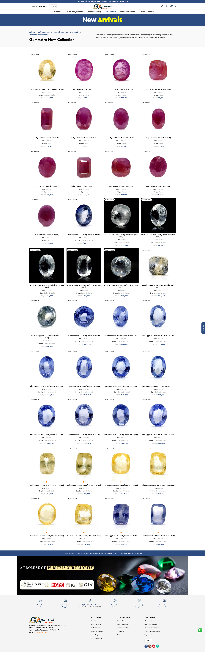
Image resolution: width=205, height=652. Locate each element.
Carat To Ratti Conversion (152, 631)
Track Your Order (96, 638)
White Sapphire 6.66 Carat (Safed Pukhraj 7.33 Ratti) (121, 236)
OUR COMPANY (96, 617)
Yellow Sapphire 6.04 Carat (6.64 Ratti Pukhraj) (84, 536)
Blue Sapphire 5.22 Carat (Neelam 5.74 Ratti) (84, 336)
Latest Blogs (94, 635)
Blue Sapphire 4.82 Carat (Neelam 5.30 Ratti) (84, 435)
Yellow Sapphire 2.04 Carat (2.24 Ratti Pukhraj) (47, 89)
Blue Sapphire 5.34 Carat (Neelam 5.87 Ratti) (158, 386)
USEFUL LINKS (149, 617)
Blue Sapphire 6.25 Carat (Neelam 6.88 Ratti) (46, 386)
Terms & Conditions (123, 628)
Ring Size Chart (149, 635)
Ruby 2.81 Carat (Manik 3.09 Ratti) (121, 89)
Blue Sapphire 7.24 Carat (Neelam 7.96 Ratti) (84, 386)
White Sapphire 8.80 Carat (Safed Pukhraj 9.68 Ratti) (121, 286)
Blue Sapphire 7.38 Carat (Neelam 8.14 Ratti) (84, 235)
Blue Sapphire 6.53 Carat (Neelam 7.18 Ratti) (158, 336)
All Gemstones (121, 635)
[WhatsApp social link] (157, 646)
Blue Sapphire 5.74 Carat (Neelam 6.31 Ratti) (121, 386)
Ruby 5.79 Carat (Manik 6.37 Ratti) (46, 138)
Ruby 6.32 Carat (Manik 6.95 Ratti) (158, 138)
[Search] (162, 6)
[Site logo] (102, 6)
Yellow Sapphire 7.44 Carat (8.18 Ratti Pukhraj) (121, 485)
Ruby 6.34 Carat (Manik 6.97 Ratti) (121, 138)
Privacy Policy (121, 621)
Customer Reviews (96, 631)
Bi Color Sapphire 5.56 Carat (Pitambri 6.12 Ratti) (46, 337)
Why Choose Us (96, 624)
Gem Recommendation (151, 628)
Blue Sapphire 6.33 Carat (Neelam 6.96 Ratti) (121, 435)
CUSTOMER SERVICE (124, 617)
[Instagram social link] (150, 646)
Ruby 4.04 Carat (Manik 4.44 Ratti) (158, 89)
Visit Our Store (95, 628)
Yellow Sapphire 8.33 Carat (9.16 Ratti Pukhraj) (47, 536)
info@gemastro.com (40, 632)
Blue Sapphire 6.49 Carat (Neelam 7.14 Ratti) (158, 435)
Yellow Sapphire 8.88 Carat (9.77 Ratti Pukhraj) (84, 485)
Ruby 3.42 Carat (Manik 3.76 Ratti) (84, 89)
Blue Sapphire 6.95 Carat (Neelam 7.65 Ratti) (121, 336)
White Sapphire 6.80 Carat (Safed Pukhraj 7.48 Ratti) (158, 236)
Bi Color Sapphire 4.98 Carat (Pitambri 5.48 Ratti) (158, 286)
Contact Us (120, 631)
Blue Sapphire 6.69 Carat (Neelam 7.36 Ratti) (158, 536)
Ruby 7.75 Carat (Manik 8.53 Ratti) (158, 186)
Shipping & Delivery (150, 624)
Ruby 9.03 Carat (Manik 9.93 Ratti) (83, 186)
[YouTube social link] (153, 646)
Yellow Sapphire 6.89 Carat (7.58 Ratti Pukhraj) (158, 485)
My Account (148, 621)
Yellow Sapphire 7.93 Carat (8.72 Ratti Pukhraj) (47, 485)
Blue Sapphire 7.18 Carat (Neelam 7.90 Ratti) (121, 536)
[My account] (167, 6)
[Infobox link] (40, 603)
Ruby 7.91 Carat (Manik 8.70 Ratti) (47, 186)
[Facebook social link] (146, 646)
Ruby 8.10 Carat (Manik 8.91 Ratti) (47, 235)
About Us (94, 621)
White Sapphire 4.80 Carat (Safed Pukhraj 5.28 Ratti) (84, 286)
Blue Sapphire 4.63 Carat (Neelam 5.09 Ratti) (46, 435)
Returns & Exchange (123, 624)
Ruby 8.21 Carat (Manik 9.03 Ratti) (121, 186)
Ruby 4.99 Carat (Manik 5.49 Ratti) (84, 138)
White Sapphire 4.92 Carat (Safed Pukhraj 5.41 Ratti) (47, 286)
